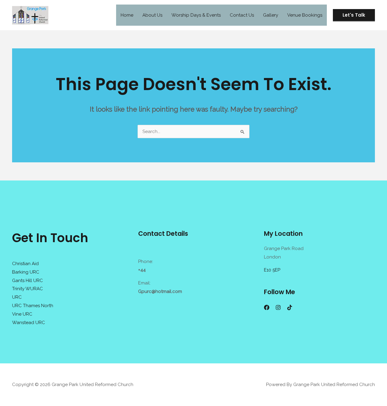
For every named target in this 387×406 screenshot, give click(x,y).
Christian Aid (25, 263)
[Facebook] (266, 307)
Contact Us (242, 15)
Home (127, 15)
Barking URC (25, 272)
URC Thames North (32, 305)
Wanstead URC (28, 322)
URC (17, 297)
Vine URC (22, 314)
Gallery (270, 15)
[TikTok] (289, 307)
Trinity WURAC (27, 288)
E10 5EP (272, 270)
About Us (152, 15)
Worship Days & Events (196, 15)
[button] (354, 15)
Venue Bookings (304, 15)
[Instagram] (278, 307)
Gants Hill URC (27, 280)
